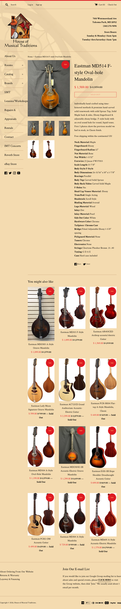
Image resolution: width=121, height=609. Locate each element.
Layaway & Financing (10, 579)
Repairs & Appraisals (10, 114)
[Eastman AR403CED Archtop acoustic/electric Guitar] (103, 307)
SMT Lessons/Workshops (13, 96)
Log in (30, 4)
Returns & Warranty (9, 575)
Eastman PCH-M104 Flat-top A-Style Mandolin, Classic (103, 407)
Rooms (13, 65)
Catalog (13, 74)
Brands (13, 83)
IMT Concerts (12, 146)
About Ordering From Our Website (16, 571)
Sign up (39, 4)
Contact (9, 137)
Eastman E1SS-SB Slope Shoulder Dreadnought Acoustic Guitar (103, 475)
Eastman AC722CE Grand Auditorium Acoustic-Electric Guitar (72, 408)
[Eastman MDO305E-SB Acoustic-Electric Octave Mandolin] (72, 445)
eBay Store (10, 164)
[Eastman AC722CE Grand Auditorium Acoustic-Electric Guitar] (72, 379)
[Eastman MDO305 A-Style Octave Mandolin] (41, 314)
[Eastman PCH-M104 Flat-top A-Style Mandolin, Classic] (103, 379)
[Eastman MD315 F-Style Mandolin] (72, 308)
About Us (9, 56)
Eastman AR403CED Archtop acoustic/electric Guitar (103, 335)
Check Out (112, 4)
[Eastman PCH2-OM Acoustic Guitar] (41, 514)
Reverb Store (11, 155)
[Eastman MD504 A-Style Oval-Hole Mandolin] (41, 446)
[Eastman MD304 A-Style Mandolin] (72, 513)
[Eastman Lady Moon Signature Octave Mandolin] (41, 380)
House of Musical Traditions (25, 602)
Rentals (8, 128)
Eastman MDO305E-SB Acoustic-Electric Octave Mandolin (72, 471)
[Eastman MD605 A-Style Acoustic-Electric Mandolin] (103, 514)
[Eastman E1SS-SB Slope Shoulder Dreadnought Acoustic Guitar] (103, 447)
